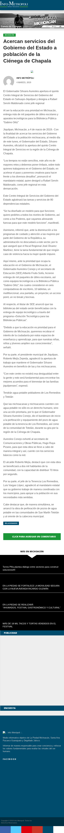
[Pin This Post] (26, 829)
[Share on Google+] (37, 829)
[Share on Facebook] (5, 829)
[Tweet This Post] (16, 829)
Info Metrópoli (25, 78)
